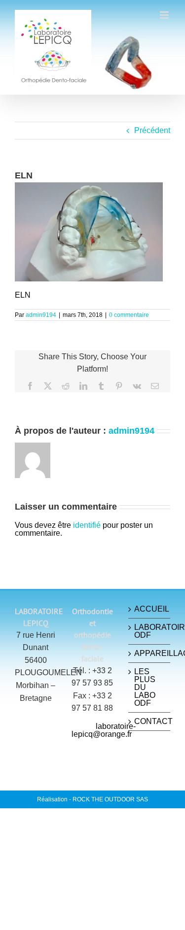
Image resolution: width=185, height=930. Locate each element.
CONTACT (149, 721)
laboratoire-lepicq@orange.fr (104, 730)
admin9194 (41, 314)
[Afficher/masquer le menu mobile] (165, 15)
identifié (87, 525)
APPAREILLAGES (149, 653)
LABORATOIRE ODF (149, 631)
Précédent (152, 130)
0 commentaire (129, 314)
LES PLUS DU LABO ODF (144, 687)
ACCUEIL (149, 609)
